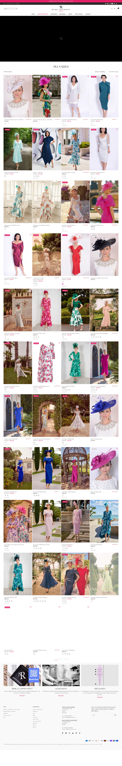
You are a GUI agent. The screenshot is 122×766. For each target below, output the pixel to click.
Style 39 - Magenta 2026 (96, 492)
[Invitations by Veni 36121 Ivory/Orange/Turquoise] (46, 254)
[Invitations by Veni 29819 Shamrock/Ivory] (75, 310)
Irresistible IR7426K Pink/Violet (39, 650)
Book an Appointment (37, 709)
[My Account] (115, 9)
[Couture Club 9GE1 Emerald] (18, 574)
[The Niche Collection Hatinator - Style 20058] (46, 96)
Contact (88, 14)
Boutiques (62, 14)
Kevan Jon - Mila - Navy (38, 172)
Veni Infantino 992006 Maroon (11, 278)
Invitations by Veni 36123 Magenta (98, 386)
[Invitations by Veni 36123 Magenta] (104, 363)
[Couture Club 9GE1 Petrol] (104, 521)
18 (65, 659)
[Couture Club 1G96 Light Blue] (75, 627)
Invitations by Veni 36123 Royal (10, 439)
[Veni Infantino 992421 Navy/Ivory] (75, 574)
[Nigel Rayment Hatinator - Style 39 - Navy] (104, 254)
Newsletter (17, 3)
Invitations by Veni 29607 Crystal (11, 172)
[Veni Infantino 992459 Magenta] (75, 468)
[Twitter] (108, 4)
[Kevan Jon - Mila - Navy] (46, 149)
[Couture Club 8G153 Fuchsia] (104, 202)
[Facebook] (106, 4)
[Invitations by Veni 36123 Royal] (18, 415)
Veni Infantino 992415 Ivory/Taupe (11, 386)
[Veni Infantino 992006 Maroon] (18, 254)
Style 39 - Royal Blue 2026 (96, 439)
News (34, 713)
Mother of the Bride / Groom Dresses (12, 709)
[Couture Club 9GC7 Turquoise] (75, 149)
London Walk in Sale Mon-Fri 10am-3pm (61, 1)
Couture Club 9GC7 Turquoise (68, 172)
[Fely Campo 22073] (18, 627)
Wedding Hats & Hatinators (9, 711)
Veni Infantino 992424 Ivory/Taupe (11, 333)
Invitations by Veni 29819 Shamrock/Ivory (70, 333)
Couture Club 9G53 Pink (67, 545)
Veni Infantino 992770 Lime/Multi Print (99, 597)
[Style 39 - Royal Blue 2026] (104, 415)
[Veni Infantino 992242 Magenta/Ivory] (46, 363)
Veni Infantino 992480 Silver (68, 439)
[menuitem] (5, 4)
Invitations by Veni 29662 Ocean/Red (41, 225)
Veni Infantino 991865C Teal (97, 120)
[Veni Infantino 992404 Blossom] (75, 202)
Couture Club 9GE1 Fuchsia (39, 333)
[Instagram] (110, 4)
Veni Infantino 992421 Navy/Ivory (69, 597)
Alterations (53, 14)
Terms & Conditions (37, 721)
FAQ (13, 3)
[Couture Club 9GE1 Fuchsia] (46, 310)
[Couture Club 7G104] (75, 254)
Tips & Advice (78, 14)
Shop (33, 14)
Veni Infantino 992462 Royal (10, 492)
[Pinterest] (114, 4)
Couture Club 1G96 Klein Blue (39, 492)
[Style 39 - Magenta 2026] (104, 468)
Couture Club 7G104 (66, 278)
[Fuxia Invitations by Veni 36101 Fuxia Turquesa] (18, 521)
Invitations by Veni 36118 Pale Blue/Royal (41, 439)
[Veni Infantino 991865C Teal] (104, 96)
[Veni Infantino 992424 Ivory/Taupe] (18, 310)
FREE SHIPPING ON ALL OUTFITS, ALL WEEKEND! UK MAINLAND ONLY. (61, 0)
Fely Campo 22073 (8, 650)
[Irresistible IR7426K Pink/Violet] (46, 627)
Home (5, 3)
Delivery (34, 727)
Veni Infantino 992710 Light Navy (40, 597)
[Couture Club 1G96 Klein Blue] (46, 468)
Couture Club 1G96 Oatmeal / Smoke (41, 545)
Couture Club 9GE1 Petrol (96, 545)
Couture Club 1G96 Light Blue (68, 650)
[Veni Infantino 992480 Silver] (75, 415)
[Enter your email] (115, 715)
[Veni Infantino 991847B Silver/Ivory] (75, 96)
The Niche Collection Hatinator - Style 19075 (13, 120)
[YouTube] (112, 4)
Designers (6, 713)
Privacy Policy (36, 719)
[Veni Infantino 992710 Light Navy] (46, 574)
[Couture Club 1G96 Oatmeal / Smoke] (46, 521)
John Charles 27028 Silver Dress (98, 172)
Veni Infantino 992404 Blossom (68, 225)
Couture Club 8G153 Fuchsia (97, 225)
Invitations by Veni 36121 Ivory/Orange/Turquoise (38, 279)
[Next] (31, 96)
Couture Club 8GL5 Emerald (68, 386)
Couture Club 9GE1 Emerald (10, 597)
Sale (4, 717)
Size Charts (9, 3)
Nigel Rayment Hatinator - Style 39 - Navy (99, 278)
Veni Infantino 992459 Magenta (69, 492)
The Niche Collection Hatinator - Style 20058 (42, 120)
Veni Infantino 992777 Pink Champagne (99, 333)
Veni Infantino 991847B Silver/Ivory (69, 120)
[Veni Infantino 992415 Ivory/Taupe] (18, 363)
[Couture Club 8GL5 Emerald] (75, 363)
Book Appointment (43, 14)
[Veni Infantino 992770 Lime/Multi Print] (104, 574)
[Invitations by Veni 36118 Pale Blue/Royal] (46, 415)
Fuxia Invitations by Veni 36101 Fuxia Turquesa (14, 545)
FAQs (34, 715)
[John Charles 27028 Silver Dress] (104, 149)
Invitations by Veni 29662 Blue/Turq (12, 225)
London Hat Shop (7, 715)
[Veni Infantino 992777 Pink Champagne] (104, 310)
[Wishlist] (111, 9)
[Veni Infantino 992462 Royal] (18, 468)
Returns (34, 725)
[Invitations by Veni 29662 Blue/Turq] (18, 202)
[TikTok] (116, 4)
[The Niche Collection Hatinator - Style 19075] (18, 96)
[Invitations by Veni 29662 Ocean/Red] (46, 202)
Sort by (96, 72)
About (70, 14)
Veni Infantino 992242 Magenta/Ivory (41, 386)
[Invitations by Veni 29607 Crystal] (18, 149)
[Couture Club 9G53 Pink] (75, 521)
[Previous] (5, 96)
